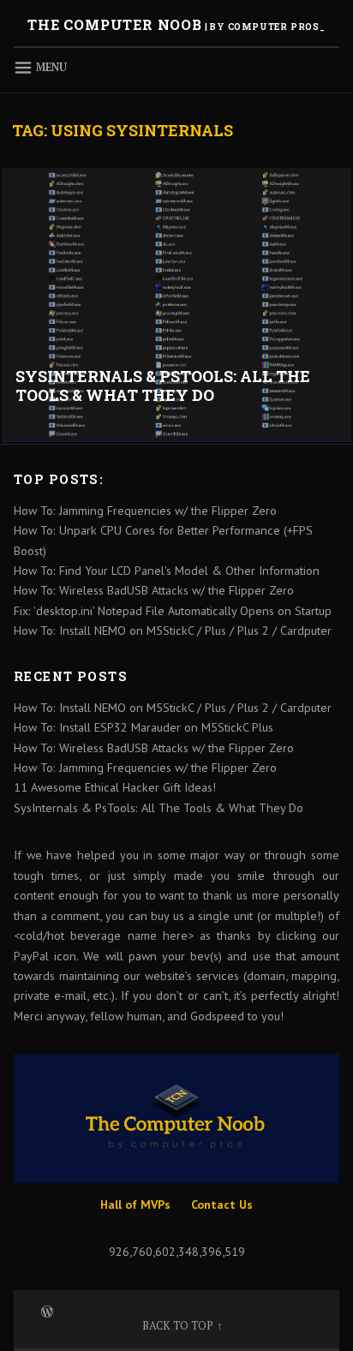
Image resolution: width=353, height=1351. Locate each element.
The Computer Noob (114, 24)
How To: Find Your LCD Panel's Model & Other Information (167, 570)
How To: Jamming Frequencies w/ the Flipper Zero (145, 510)
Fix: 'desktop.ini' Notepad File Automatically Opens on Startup (173, 611)
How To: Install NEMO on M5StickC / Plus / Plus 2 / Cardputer (173, 630)
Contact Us (222, 1204)
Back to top (177, 1325)
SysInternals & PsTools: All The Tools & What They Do (162, 386)
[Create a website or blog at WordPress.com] (47, 1310)
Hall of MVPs (135, 1204)
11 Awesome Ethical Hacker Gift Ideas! (115, 787)
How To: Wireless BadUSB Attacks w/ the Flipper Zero (154, 590)
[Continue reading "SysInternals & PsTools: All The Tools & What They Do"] (176, 304)
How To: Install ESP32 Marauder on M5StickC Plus (143, 727)
